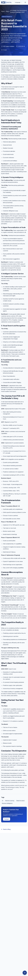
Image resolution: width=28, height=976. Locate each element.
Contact (6, 819)
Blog (7, 11)
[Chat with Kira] (25, 973)
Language (17, 2)
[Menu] (25, 2)
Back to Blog (6, 829)
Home (2, 11)
